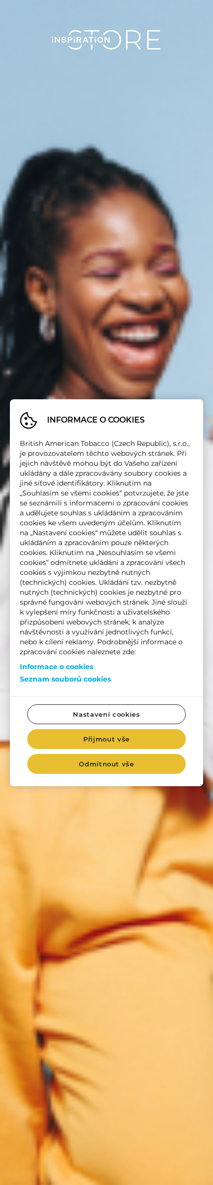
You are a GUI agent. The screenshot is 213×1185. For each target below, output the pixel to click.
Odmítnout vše (106, 764)
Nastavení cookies (106, 714)
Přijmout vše (106, 739)
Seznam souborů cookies (65, 679)
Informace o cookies (56, 666)
